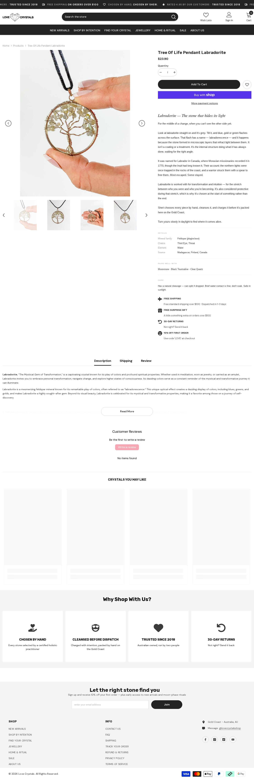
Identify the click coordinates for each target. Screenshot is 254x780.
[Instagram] (161, 425)
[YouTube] (176, 425)
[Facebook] (154, 425)
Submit (165, 411)
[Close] (205, 349)
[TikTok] (168, 425)
